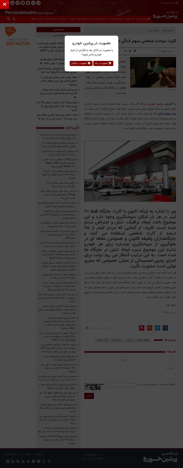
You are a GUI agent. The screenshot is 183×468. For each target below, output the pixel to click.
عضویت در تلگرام (79, 63)
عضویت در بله (101, 63)
